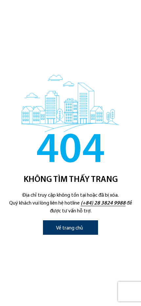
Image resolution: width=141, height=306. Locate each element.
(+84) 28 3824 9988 (103, 203)
